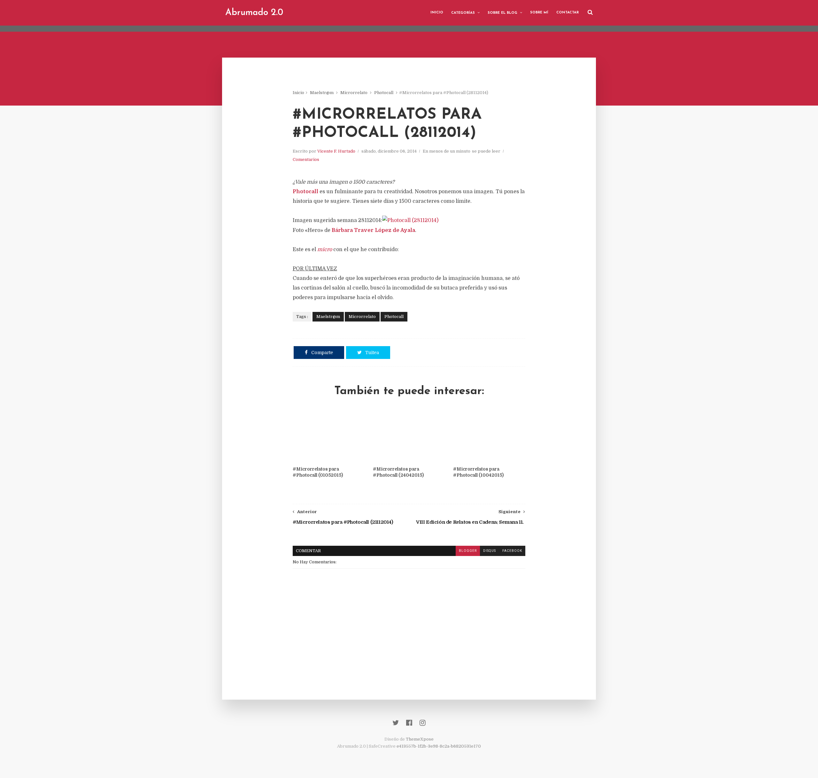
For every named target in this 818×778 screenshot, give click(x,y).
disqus (489, 550)
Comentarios (306, 159)
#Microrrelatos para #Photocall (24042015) (398, 472)
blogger (468, 550)
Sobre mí (539, 12)
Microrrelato (353, 92)
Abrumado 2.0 (254, 12)
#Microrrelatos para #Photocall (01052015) (318, 472)
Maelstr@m (322, 92)
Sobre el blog (502, 13)
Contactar (567, 12)
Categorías (463, 13)
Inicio (436, 12)
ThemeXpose (420, 739)
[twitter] (395, 722)
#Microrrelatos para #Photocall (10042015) (478, 472)
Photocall (383, 92)
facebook (512, 550)
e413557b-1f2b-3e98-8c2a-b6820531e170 (439, 746)
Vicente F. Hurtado (336, 151)
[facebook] (409, 722)
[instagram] (423, 722)
